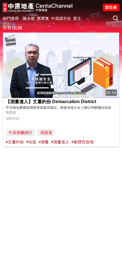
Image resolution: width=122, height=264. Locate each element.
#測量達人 (60, 142)
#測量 (44, 142)
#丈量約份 (15, 142)
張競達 (46, 132)
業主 (77, 18)
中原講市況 (61, 18)
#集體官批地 (82, 142)
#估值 (31, 142)
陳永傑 (29, 18)
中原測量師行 (20, 132)
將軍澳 (43, 18)
